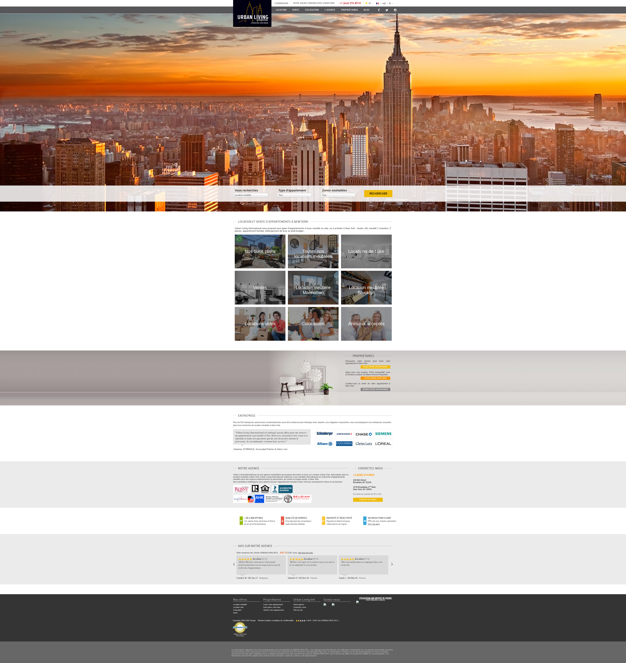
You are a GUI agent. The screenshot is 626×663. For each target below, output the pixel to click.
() (370, 3)
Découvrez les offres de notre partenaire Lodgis (375, 599)
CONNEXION (281, 3)
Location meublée (240, 604)
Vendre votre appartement (273, 610)
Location (281, 10)
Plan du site (298, 610)
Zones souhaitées (334, 190)
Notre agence (298, 604)
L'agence (330, 10)
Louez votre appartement (375, 367)
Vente (295, 10)
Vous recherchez (246, 190)
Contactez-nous (368, 500)
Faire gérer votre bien (271, 607)
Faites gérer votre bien (375, 378)
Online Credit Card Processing (240, 635)
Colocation (312, 10)
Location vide (238, 607)
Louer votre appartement (273, 604)
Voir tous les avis (305, 553)
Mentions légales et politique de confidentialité (275, 620)
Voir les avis (374, 523)
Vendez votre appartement (375, 389)
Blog (366, 10)
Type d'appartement (292, 190)
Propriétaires (349, 10)
